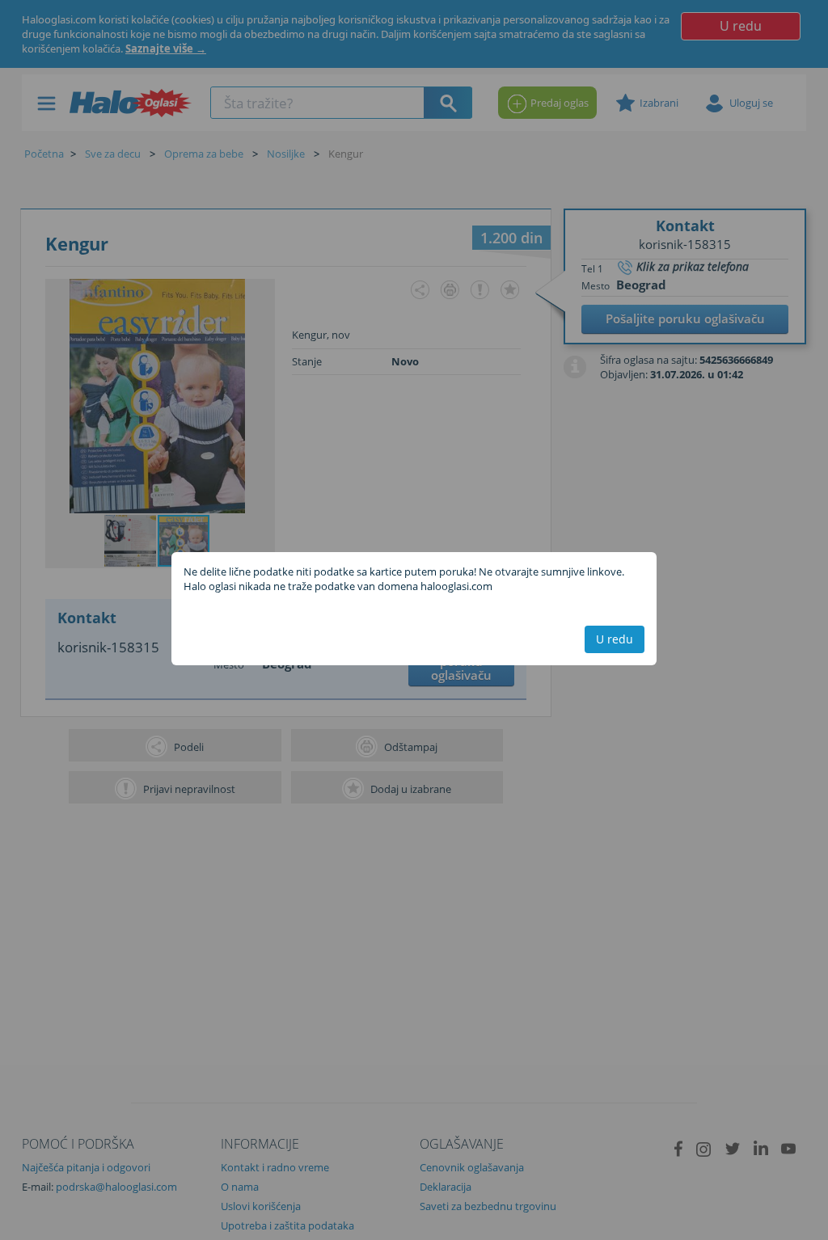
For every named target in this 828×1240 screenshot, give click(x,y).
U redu (614, 639)
